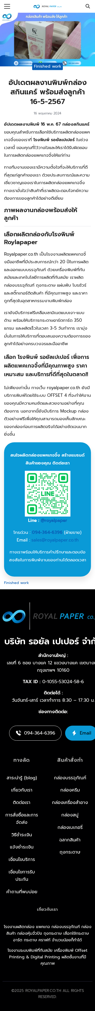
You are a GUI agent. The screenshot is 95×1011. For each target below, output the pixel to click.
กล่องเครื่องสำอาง (70, 802)
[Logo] (47, 6)
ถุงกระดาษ (70, 852)
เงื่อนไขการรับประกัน (22, 875)
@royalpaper (54, 520)
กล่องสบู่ (70, 814)
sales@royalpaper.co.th (55, 540)
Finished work (47, 66)
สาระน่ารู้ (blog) (22, 777)
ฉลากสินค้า (70, 839)
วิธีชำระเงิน (21, 834)
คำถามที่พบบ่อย (21, 891)
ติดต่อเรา (21, 802)
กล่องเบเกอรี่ (70, 827)
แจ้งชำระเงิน (21, 847)
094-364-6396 (47, 532)
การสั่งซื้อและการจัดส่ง (21, 818)
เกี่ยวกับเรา (21, 790)
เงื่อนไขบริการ (22, 859)
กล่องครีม (70, 790)
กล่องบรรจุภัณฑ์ (70, 777)
